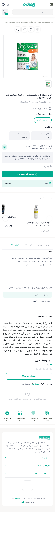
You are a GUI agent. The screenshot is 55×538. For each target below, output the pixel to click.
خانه (52, 22)
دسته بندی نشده (43, 22)
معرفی (48, 245)
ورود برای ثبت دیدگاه (28, 376)
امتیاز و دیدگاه (15, 245)
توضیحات (28, 245)
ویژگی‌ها (39, 245)
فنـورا (22, 502)
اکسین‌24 (17, 499)
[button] (5, 218)
